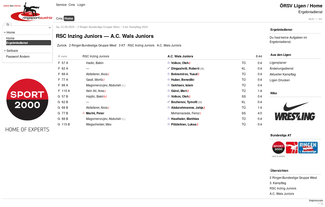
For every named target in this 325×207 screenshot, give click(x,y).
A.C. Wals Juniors (169, 45)
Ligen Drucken (280, 80)
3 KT (122, 45)
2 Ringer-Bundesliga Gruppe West (92, 45)
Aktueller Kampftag (283, 74)
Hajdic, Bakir (95, 96)
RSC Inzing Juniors (141, 45)
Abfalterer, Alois (97, 74)
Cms (72, 4)
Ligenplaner (278, 62)
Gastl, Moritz (94, 79)
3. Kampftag (278, 183)
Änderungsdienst (281, 68)
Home (68, 18)
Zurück (62, 45)
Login (81, 4)
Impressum (316, 200)
